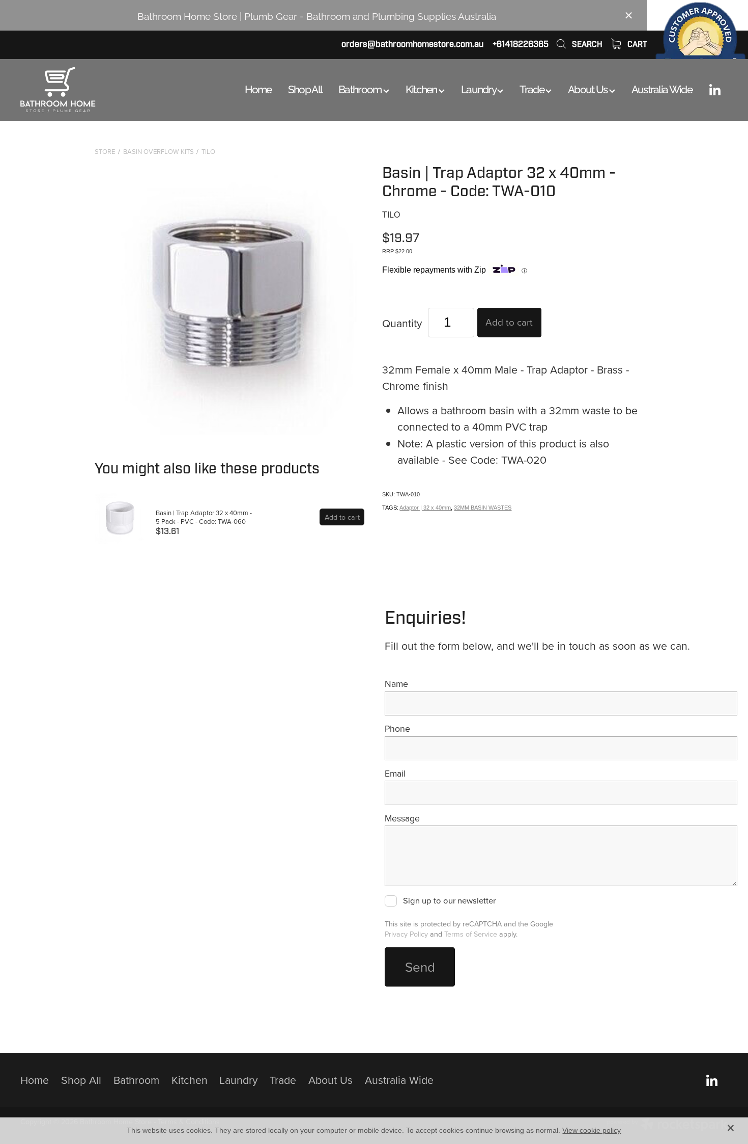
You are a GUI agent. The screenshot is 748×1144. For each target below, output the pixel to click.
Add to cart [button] (509, 322)
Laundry (479, 88)
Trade (532, 88)
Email (395, 773)
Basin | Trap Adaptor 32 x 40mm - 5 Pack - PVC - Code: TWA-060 (204, 517)
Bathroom (360, 88)
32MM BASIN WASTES (482, 507)
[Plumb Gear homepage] (91, 90)
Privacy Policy (406, 934)
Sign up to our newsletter (449, 901)
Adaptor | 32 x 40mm (425, 507)
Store (105, 151)
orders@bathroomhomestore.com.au (412, 44)
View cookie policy (591, 1130)
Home (258, 88)
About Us (588, 88)
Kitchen (422, 88)
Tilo (208, 151)
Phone (397, 728)
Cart (636, 44)
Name (396, 683)
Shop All (305, 88)
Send (420, 966)
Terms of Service (470, 934)
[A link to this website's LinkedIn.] (715, 89)
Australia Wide (661, 88)
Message (402, 818)
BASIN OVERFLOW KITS (158, 151)
